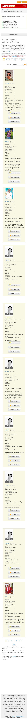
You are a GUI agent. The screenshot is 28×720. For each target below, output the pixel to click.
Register (14, 56)
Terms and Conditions (17, 716)
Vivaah (4, 10)
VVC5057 (7, 597)
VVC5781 (7, 83)
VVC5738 (7, 543)
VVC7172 (7, 430)
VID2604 (7, 318)
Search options (11, 10)
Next (23, 59)
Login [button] (19, 2)
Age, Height (7, 86)
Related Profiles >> (14, 34)
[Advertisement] (15, 299)
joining (8, 51)
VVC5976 (7, 485)
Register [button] (24, 2)
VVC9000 (7, 371)
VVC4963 (7, 142)
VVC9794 (7, 260)
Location (7, 101)
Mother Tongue (8, 92)
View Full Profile (15, 121)
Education (7, 98)
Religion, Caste (8, 89)
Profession (7, 95)
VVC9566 (7, 201)
